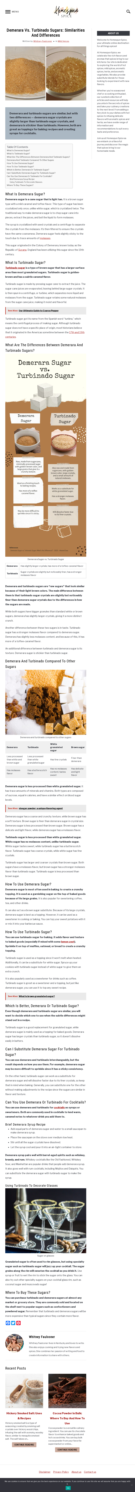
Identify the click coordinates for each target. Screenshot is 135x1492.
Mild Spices (63, 41)
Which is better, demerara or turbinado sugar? (28, 169)
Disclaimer (44, 1472)
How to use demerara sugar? (20, 163)
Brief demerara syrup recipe (22, 179)
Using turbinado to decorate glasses (26, 182)
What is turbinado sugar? (18, 153)
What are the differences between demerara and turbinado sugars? (38, 157)
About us (76, 1472)
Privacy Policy (61, 1472)
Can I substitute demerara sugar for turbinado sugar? (31, 173)
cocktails (59, 1107)
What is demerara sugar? (18, 150)
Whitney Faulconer (42, 41)
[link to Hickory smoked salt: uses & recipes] (24, 1391)
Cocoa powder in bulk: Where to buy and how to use (67, 1418)
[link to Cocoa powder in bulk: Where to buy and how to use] (67, 1391)
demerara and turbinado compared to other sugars (30, 160)
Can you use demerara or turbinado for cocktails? (29, 176)
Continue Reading (24, 1444)
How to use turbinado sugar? (20, 166)
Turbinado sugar (15, 267)
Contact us (90, 1472)
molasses (45, 238)
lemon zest (67, 941)
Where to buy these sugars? (20, 185)
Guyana (22, 249)
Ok (68, 1488)
